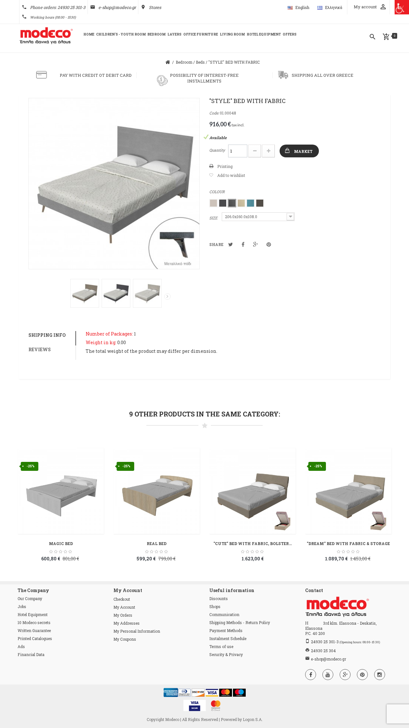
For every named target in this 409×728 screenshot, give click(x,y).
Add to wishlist (231, 175)
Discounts (218, 598)
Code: (214, 112)
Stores (155, 7)
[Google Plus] (345, 674)
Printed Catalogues (35, 638)
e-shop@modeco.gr (117, 7)
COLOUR (217, 191)
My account (124, 607)
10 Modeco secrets (34, 622)
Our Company (30, 598)
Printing (225, 166)
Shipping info (47, 335)
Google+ (255, 244)
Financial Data (31, 654)
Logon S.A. (253, 719)
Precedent (65, 297)
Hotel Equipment (33, 614)
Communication (224, 614)
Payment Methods (226, 630)
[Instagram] (379, 674)
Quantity (217, 150)
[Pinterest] (362, 674)
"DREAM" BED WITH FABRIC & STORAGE (348, 543)
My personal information (136, 631)
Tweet (230, 244)
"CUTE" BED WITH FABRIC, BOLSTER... (252, 543)
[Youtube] (327, 674)
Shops (214, 606)
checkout (121, 599)
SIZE (214, 217)
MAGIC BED (61, 543)
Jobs (22, 606)
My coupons (124, 639)
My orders (122, 615)
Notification (243, 244)
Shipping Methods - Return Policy (239, 622)
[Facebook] (310, 674)
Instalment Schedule (227, 638)
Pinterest (269, 244)
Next (167, 296)
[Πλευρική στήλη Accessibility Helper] (402, 7)
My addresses (126, 623)
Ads (21, 646)
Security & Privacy (226, 654)
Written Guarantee (34, 630)
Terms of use (221, 646)
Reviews (39, 349)
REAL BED (156, 543)
